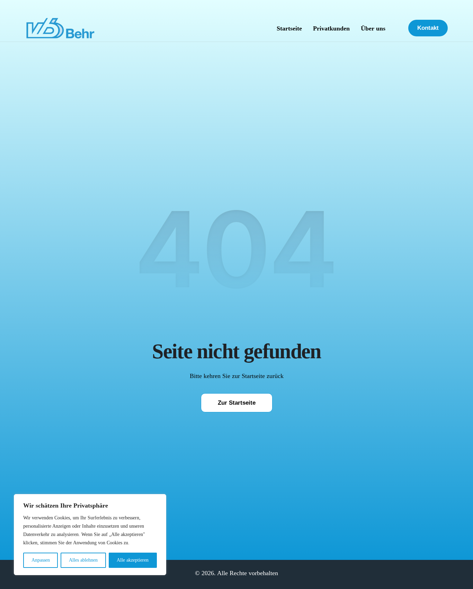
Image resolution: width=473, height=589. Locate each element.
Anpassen (41, 560)
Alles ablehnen (83, 560)
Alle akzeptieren (133, 560)
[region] (90, 534)
